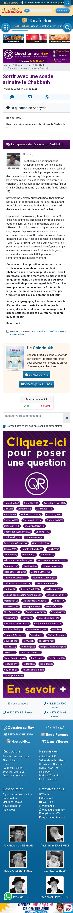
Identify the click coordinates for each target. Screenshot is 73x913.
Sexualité (36, 635)
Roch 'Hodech (13, 629)
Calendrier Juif (47, 756)
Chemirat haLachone (17, 531)
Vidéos (34, 26)
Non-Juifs (53, 606)
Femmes (11, 566)
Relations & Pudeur (16, 623)
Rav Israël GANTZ (18, 897)
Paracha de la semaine (16, 756)
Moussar (11, 606)
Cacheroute (32, 520)
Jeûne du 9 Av (46, 583)
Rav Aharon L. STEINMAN (18, 845)
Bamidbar (24, 508)
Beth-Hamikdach (31, 514)
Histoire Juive (52, 566)
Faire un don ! (10, 798)
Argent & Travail (55, 503)
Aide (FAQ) (9, 809)
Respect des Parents (47, 623)
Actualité (31, 503)
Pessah (58, 612)
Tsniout (46, 663)
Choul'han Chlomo (57, 331)
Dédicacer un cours (14, 775)
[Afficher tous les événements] (22, 3)
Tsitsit (29, 663)
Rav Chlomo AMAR (55, 871)
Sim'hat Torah (57, 635)
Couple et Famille (32, 548)
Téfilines (28, 646)
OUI (28, 406)
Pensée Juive (36, 612)
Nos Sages (12, 612)
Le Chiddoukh (40, 347)
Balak (8, 508)
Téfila (10, 646)
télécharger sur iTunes (38, 384)
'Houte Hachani (39, 331)
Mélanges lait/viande (35, 600)
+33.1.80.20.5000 (56, 703)
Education (28, 554)
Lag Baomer (53, 589)
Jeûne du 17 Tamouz (17, 583)
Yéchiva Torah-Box (13, 771)
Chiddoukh (12, 537)
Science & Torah (14, 635)
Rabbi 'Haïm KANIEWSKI (55, 845)
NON (47, 406)
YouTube (47, 802)
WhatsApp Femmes (53, 809)
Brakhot (53, 514)
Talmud (28, 640)
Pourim (10, 617)
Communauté (34, 537)
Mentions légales (12, 802)
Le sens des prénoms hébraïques (23, 594)
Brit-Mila (11, 520)
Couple (10, 548)
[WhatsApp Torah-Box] (67, 3)
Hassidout (30, 566)
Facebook (48, 798)
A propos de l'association (17, 794)
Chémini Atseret (34, 525)
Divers (10, 554)
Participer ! (62, 10)
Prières (27, 617)
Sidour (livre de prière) (51, 760)
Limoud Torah (56, 594)
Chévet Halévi (17, 334)
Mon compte (11, 3)
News (6, 764)
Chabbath (39, 65)
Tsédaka (11, 663)
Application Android (53, 817)
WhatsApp (47, 805)
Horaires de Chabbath (51, 764)
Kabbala (10, 589)
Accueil (8, 65)
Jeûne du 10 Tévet (44, 577)
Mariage (11, 600)
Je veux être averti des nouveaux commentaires (34, 425)
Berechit (10, 514)
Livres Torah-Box (48, 768)
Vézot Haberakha (33, 669)
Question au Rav (48, 26)
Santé (56, 629)
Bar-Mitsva (44, 508)
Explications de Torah (52, 560)
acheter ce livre (38, 374)
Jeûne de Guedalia (15, 577)
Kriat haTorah (30, 589)
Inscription (45, 771)
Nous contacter (20, 703)
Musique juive (32, 606)
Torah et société (30, 652)
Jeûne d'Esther (40, 571)
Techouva (46, 640)
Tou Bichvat (56, 658)
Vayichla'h (11, 669)
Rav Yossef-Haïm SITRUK (55, 897)
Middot (58, 600)
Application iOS (50, 813)
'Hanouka (11, 503)
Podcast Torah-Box (50, 775)
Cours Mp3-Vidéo (13, 768)
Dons (60, 26)
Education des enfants (18, 560)
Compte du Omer (15, 543)
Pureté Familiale (48, 617)
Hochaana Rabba (15, 571)
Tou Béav (37, 658)
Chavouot (11, 525)
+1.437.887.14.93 (56, 712)
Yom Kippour (13, 675)
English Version (48, 779)
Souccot (11, 640)
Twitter (46, 794)
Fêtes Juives (10, 760)
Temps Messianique (53, 646)
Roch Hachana (21, 26)
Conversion (40, 543)
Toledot (9, 652)
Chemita (42, 531)
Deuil (53, 548)
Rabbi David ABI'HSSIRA (18, 871)
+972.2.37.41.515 (16, 712)
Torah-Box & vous (15, 658)
